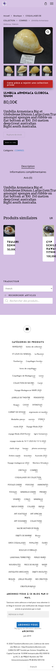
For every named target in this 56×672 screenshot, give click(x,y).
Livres (41, 375)
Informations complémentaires (28, 172)
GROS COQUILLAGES (17, 543)
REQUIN (12, 579)
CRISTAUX (22, 470)
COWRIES (23, 20)
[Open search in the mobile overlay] (28, 301)
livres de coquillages (28, 368)
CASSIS (26, 405)
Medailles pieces (18, 419)
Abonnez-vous (28, 624)
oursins (32, 419)
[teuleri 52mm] (9, 231)
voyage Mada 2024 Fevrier (19, 434)
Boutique (17, 15)
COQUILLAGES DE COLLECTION (28, 477)
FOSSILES (13, 492)
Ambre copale (14, 455)
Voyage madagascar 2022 (18, 463)
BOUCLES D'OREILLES (28, 550)
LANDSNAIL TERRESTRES (20, 557)
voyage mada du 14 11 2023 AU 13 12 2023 (28, 441)
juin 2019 (27, 636)
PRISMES (43, 492)
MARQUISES (17, 346)
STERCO (41, 419)
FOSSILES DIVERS (15, 484)
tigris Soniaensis (40, 434)
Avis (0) (28, 177)
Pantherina (18, 361)
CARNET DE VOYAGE (17, 412)
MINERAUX (38, 499)
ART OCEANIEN (20, 521)
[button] (51, 3)
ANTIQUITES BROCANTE (19, 572)
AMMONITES (42, 484)
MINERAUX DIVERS (28, 492)
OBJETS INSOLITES (39, 572)
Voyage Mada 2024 (34, 426)
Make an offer (10, 143)
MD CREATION (41, 579)
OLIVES (45, 543)
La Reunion (39, 354)
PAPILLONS (33, 543)
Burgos (16, 405)
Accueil (6, 15)
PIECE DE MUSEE (31, 564)
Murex (37, 535)
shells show (14, 448)
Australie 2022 (41, 455)
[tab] (28, 166)
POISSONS (29, 484)
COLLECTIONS (36, 521)
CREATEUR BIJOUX (28, 586)
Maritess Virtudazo (40, 463)
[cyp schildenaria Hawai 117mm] (48, 231)
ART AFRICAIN (36, 513)
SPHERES (17, 499)
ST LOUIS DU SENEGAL (21, 354)
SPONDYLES (37, 405)
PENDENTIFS (39, 397)
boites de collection (34, 346)
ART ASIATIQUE (20, 513)
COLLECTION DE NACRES (23, 383)
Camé (40, 383)
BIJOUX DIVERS (17, 506)
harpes (25, 448)
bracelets (28, 455)
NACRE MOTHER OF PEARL (28, 528)
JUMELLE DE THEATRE (21, 397)
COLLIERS (31, 506)
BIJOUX (41, 506)
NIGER (44, 564)
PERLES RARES (40, 557)
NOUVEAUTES (15, 564)
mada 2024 (18, 426)
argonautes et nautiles (38, 412)
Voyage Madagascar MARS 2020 (28, 390)
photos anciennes (39, 448)
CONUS (27, 499)
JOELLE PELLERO (25, 579)
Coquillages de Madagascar (23, 375)
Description (28, 166)
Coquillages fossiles (34, 361)
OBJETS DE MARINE (24, 535)
